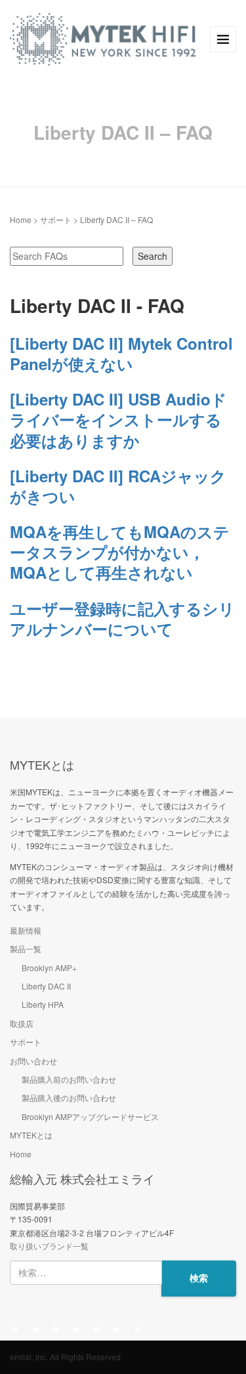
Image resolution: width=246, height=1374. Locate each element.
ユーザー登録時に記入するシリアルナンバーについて (122, 618)
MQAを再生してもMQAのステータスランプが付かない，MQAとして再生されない (120, 551)
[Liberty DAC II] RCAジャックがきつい (118, 486)
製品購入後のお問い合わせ (69, 1097)
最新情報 (25, 930)
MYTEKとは (31, 1134)
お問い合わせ (33, 1060)
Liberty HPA (43, 1004)
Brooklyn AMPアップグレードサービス (90, 1116)
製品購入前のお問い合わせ (69, 1079)
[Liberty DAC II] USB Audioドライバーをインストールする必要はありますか (118, 419)
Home (20, 219)
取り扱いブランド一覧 (49, 1245)
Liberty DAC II (46, 985)
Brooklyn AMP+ (49, 967)
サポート (56, 219)
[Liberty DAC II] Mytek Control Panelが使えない (121, 353)
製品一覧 (25, 948)
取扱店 (21, 1023)
